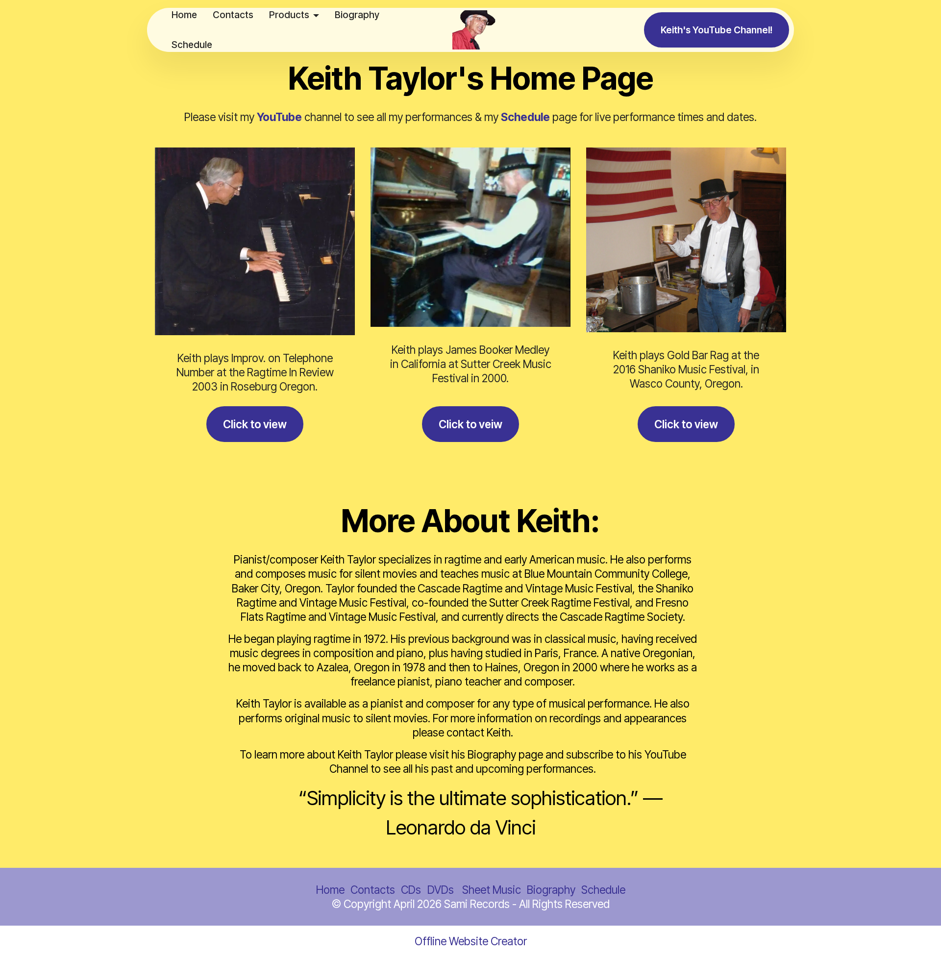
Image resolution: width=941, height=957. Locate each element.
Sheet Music (491, 889)
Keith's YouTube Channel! (716, 30)
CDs (412, 889)
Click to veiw (470, 424)
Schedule (192, 44)
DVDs (441, 889)
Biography (357, 15)
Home (184, 15)
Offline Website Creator (471, 941)
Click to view (255, 424)
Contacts (233, 15)
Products (289, 15)
